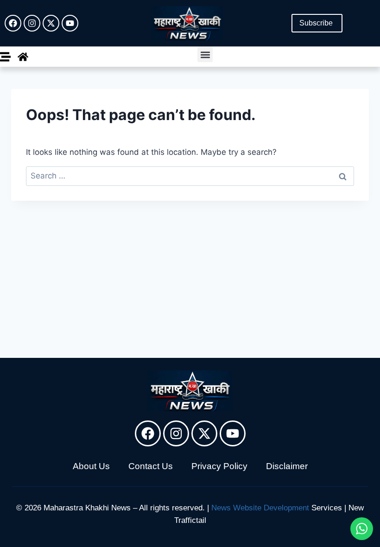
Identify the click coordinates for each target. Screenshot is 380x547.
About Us (91, 466)
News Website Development (260, 507)
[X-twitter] (51, 23)
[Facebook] (13, 23)
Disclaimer (287, 466)
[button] (205, 54)
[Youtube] (70, 23)
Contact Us (150, 466)
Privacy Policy (219, 466)
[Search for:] (190, 175)
